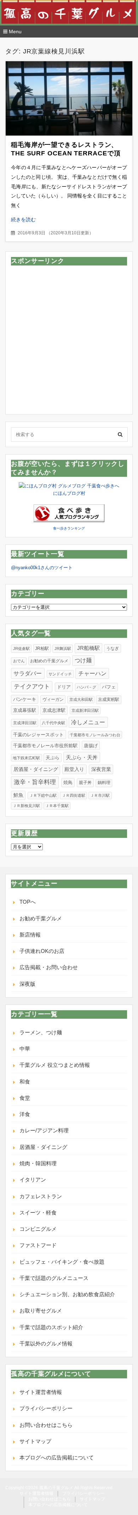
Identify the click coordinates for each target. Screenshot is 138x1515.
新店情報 (30, 935)
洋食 (24, 1114)
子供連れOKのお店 (41, 951)
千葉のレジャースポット (38, 734)
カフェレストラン (40, 1196)
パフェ (109, 687)
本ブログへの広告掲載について (56, 1457)
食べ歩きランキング (69, 528)
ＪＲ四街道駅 (73, 795)
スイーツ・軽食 (38, 1213)
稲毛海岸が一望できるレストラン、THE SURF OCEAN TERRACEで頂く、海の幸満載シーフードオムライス (68, 153)
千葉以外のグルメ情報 (46, 1343)
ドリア (64, 687)
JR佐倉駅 (21, 648)
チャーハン (92, 673)
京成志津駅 (53, 710)
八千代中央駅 (53, 723)
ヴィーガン (53, 699)
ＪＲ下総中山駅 (43, 795)
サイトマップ (35, 1441)
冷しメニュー (88, 722)
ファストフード (38, 1245)
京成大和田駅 (81, 699)
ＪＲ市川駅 (100, 795)
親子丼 (85, 782)
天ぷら (52, 757)
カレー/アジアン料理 (44, 1130)
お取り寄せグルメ (40, 1311)
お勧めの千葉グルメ (49, 660)
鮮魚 (18, 795)
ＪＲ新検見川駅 (26, 806)
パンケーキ (24, 699)
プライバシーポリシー (46, 1408)
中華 (24, 1049)
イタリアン (32, 1180)
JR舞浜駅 (62, 648)
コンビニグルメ (38, 1229)
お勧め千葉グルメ (40, 918)
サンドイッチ (60, 674)
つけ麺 (83, 660)
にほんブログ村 (69, 493)
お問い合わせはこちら (46, 1425)
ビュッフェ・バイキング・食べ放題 (61, 1262)
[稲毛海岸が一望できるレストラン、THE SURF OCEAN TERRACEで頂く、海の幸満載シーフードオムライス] (69, 98)
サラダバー (27, 673)
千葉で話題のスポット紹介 (51, 1327)
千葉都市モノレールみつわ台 (95, 735)
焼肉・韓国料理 (38, 1163)
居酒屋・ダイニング (35, 769)
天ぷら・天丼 (82, 757)
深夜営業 (101, 769)
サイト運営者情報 (40, 1392)
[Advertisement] (69, 340)
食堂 (24, 1098)
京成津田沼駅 (24, 723)
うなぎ (112, 648)
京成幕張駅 (24, 710)
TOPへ (27, 902)
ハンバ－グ (86, 687)
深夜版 (27, 984)
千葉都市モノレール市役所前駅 (45, 745)
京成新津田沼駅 (85, 710)
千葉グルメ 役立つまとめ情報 (54, 1065)
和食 (24, 1082)
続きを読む (23, 219)
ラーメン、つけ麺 (40, 1032)
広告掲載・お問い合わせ (48, 967)
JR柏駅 (42, 648)
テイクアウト (32, 686)
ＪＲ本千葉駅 (57, 806)
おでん (19, 661)
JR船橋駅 (88, 648)
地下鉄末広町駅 (26, 758)
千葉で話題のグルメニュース (53, 1278)
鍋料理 (104, 782)
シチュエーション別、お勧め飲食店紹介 (67, 1294)
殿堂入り (74, 769)
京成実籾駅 (108, 699)
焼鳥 (68, 782)
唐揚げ (91, 745)
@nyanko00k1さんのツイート (42, 567)
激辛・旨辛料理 (35, 781)
